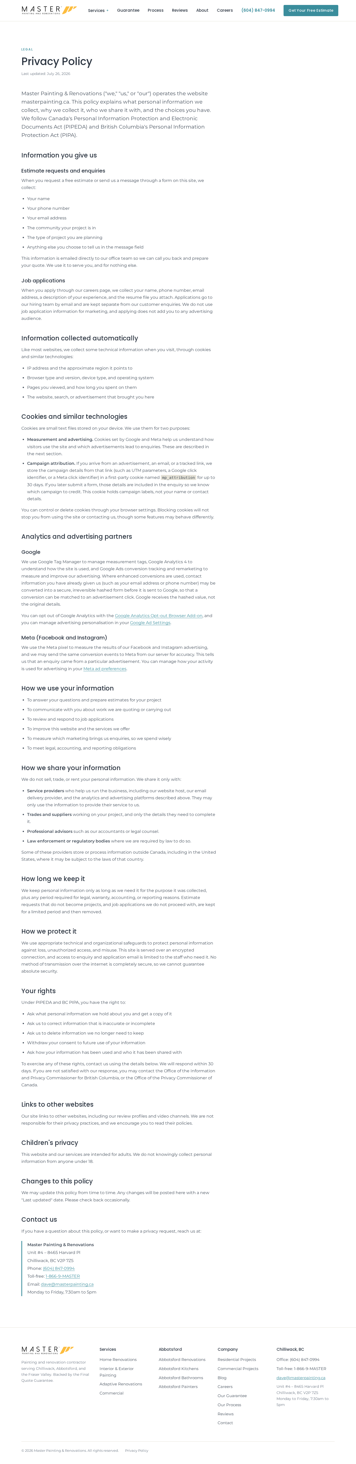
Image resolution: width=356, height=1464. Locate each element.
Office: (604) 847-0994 (298, 1359)
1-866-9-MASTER (63, 1276)
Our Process (229, 1404)
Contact (225, 1422)
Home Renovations (118, 1359)
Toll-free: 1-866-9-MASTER (301, 1368)
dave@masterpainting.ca (67, 1284)
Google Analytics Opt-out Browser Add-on (158, 615)
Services (98, 10)
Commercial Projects (238, 1368)
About (202, 10)
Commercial (112, 1393)
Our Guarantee (232, 1395)
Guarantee (128, 10)
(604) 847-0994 (258, 10)
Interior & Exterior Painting (117, 1372)
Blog (222, 1377)
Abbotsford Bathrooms (181, 1377)
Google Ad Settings (150, 622)
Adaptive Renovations (121, 1383)
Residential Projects (237, 1359)
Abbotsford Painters (178, 1386)
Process (156, 10)
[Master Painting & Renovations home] (49, 10)
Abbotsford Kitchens (178, 1368)
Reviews (180, 10)
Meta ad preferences (104, 668)
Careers (225, 10)
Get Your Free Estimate (311, 10)
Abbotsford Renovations (182, 1359)
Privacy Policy (136, 1450)
